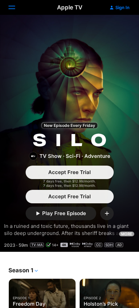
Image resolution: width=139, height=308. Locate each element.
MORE (126, 234)
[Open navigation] (15, 7)
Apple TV (69, 7)
